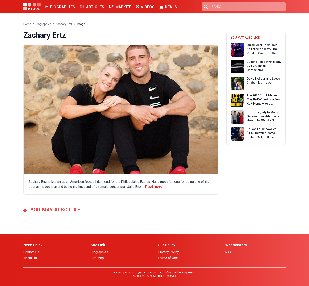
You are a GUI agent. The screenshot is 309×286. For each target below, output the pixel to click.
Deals (171, 7)
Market (123, 7)
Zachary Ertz (64, 24)
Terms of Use (168, 258)
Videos (147, 7)
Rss (228, 252)
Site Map (97, 258)
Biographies (62, 7)
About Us (30, 258)
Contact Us (31, 252)
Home (27, 24)
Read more (153, 187)
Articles (95, 7)
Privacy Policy (168, 252)
